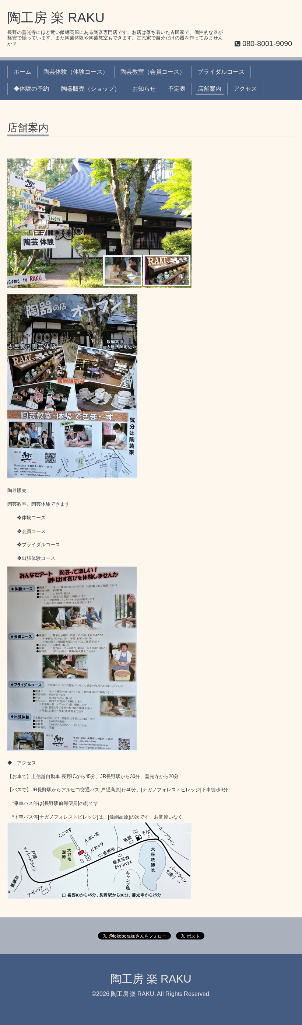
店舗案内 (209, 89)
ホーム (22, 72)
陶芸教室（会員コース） (152, 72)
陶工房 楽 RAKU (56, 17)
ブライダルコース (221, 72)
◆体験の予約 (31, 89)
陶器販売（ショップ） (90, 89)
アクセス (245, 89)
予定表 (177, 89)
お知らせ (144, 89)
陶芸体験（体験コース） (75, 72)
